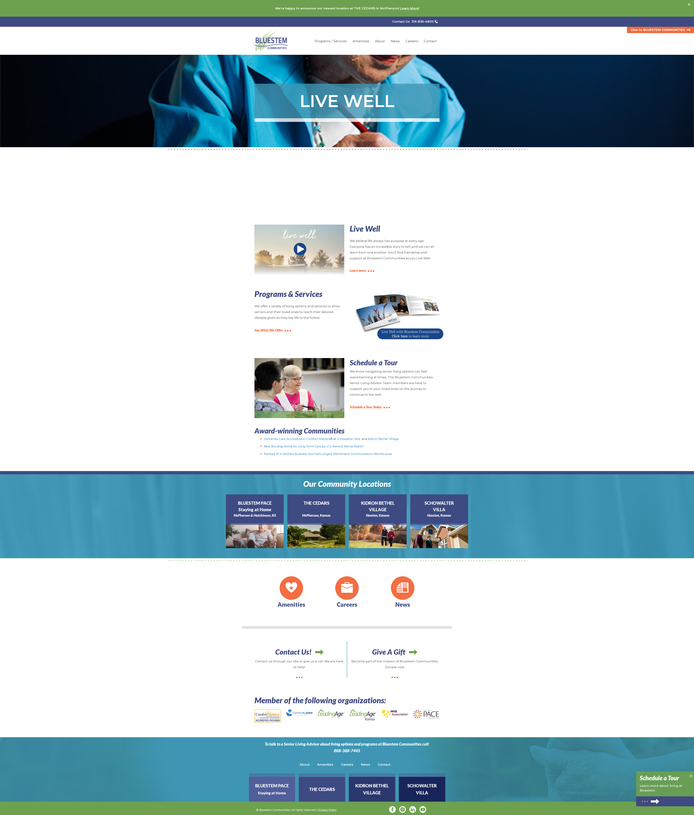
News (365, 764)
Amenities (325, 764)
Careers (347, 764)
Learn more (358, 270)
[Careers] (347, 588)
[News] (402, 588)
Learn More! (409, 8)
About (305, 764)
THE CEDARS (322, 789)
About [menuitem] (380, 41)
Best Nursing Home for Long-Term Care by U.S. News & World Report (314, 446)
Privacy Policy (327, 810)
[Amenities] (291, 588)
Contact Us (401, 21)
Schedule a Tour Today (366, 407)
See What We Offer (268, 330)
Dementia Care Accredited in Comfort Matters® (298, 439)
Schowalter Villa (348, 439)
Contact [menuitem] (430, 41)
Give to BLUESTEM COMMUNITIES (658, 30)
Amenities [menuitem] (361, 41)
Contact (384, 764)
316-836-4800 (423, 21)
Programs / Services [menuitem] (331, 41)
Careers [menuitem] (412, 41)
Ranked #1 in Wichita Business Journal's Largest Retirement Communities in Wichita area (328, 454)
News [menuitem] (395, 41)
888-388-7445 (347, 750)
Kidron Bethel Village (383, 439)
